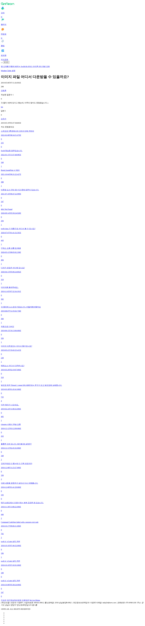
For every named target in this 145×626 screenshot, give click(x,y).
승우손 (3, 119)
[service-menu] (2, 62)
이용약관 (25, 600)
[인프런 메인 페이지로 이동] (72, 3)
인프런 (3, 600)
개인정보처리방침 (14, 600)
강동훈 (3, 91)
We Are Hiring (34, 600)
